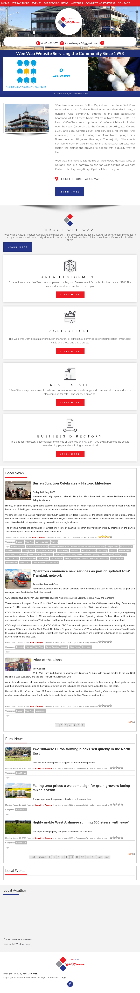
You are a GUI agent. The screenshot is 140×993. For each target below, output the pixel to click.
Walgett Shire (112, 547)
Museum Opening (91, 554)
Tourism (113, 551)
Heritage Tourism (88, 551)
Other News (75, 647)
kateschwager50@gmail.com (81, 43)
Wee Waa (29, 542)
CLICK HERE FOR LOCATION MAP (79, 178)
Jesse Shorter (56, 558)
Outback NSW (126, 547)
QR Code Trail (12, 558)
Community (102, 551)
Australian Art (34, 554)
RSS (133, 722)
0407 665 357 (49, 43)
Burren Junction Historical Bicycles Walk (88, 547)
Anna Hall (104, 558)
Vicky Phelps (52, 562)
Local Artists (60, 554)
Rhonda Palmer (116, 558)
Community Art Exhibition (16, 554)
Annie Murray (11, 562)
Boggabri (20, 647)
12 (82, 857)
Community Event (74, 554)
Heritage (51, 551)
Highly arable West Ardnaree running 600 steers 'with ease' (81, 822)
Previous (42, 857)
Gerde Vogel (43, 558)
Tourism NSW (107, 554)
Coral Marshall (39, 562)
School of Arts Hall (28, 558)
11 (77, 857)
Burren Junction (42, 542)
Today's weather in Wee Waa (17, 939)
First (33, 857)
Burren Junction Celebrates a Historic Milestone (72, 483)
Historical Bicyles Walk (59, 547)
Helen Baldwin (124, 551)
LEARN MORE (70, 192)
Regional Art (47, 554)
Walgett (54, 542)
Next (100, 857)
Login (64, 977)
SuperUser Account (43, 768)
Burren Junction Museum (37, 547)
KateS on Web (30, 973)
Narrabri (19, 542)
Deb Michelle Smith (90, 558)
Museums (75, 551)
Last (107, 857)
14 (93, 857)
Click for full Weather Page (16, 944)
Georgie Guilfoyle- (72, 558)
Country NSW (28, 551)
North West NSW (13, 551)
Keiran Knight (25, 562)
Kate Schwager (38, 537)
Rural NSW (41, 551)
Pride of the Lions (47, 660)
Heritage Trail (120, 554)
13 (88, 857)
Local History (63, 551)
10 (72, 857)
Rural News (21, 773)
